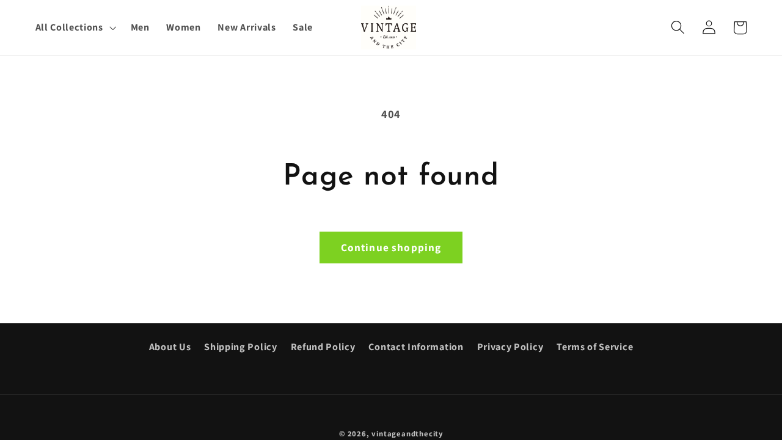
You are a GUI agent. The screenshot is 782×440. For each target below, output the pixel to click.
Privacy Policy (510, 346)
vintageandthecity (407, 433)
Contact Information (415, 346)
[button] (74, 27)
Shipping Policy (240, 346)
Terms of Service (595, 346)
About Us (170, 346)
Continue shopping (391, 247)
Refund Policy (323, 346)
